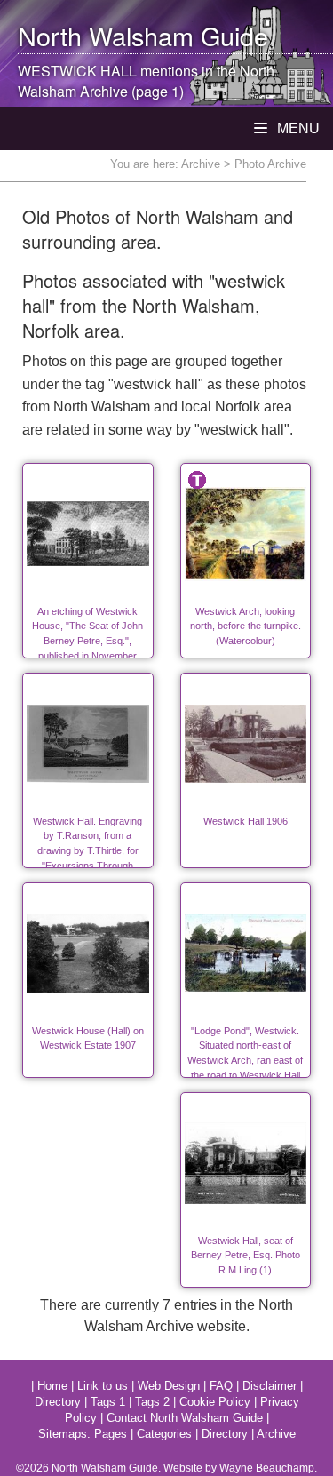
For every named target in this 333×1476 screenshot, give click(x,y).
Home (52, 1385)
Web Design (169, 1385)
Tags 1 (108, 1401)
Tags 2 (152, 1401)
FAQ (221, 1385)
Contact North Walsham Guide (185, 1417)
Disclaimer (269, 1385)
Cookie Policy (214, 1401)
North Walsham (106, 35)
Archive (200, 164)
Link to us (102, 1385)
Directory (58, 1401)
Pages (110, 1433)
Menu (297, 128)
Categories (164, 1433)
